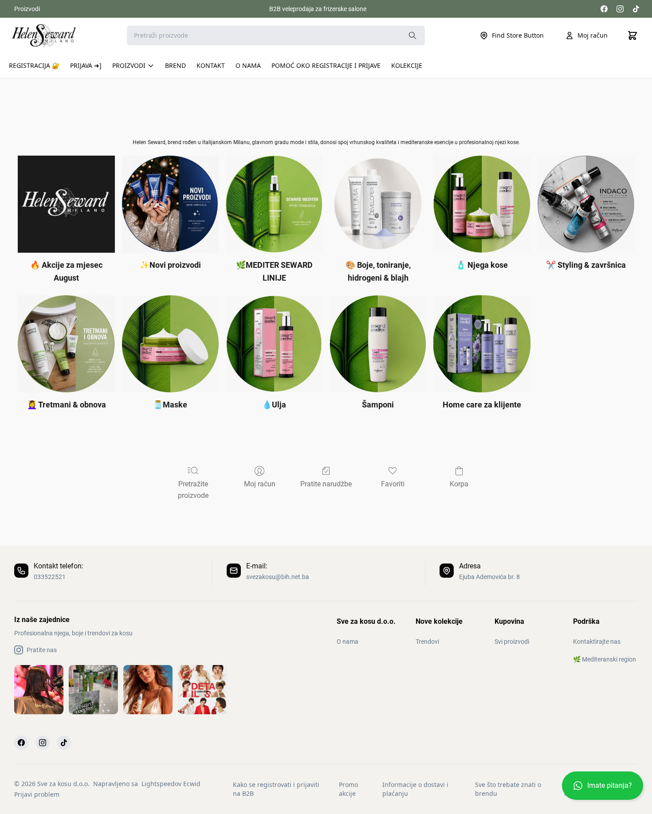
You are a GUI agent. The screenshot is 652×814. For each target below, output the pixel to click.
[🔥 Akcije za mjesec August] (66, 204)
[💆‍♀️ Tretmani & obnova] (66, 343)
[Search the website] (412, 35)
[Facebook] (604, 9)
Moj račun (592, 35)
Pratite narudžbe (326, 484)
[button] (602, 789)
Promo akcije (348, 789)
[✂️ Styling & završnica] (586, 204)
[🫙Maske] (170, 343)
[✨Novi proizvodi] (170, 204)
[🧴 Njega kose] (481, 204)
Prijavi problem (36, 794)
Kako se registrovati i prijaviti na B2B (276, 789)
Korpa (459, 484)
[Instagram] (620, 9)
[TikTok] (636, 9)
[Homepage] (44, 35)
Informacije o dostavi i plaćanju (415, 789)
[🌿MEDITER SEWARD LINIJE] (274, 204)
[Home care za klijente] (481, 343)
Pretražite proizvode (193, 490)
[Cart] (632, 35)
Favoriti (393, 484)
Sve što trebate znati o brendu (508, 789)
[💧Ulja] (274, 343)
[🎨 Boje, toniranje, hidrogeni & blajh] (378, 204)
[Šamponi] (378, 343)
